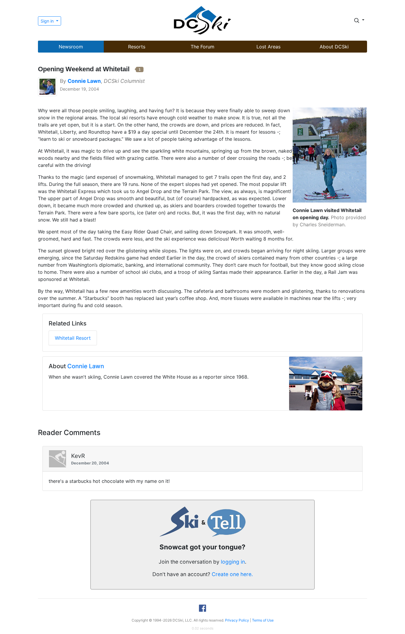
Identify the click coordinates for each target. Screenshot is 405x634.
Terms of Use (263, 620)
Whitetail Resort (73, 338)
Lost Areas (268, 47)
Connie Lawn (85, 366)
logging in (233, 562)
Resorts (136, 47)
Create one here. (232, 574)
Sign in (48, 20)
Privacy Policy (237, 620)
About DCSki (334, 47)
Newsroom (71, 47)
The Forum (202, 47)
